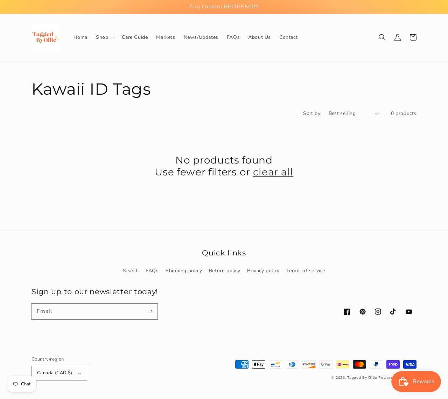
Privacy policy (263, 270)
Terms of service (305, 270)
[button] (105, 37)
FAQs (152, 270)
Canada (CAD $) (54, 373)
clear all (273, 172)
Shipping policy (184, 270)
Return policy (224, 270)
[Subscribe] (150, 311)
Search (131, 270)
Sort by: (312, 113)
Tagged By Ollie (362, 377)
